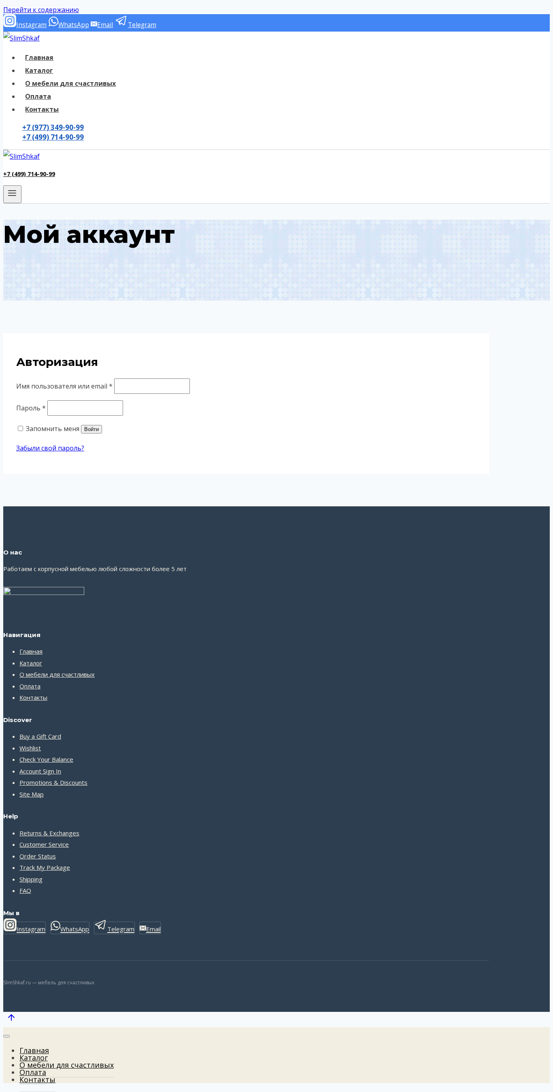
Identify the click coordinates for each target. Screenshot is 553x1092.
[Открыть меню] (12, 194)
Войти (91, 429)
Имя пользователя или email (64, 386)
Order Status (37, 856)
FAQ (25, 890)
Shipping (31, 879)
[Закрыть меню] (6, 1036)
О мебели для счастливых (70, 83)
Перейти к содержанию (41, 9)
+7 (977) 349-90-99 (53, 127)
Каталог (39, 70)
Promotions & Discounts (53, 782)
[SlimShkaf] (21, 38)
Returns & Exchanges (49, 833)
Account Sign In (40, 771)
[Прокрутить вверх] (11, 1019)
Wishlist (30, 748)
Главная (39, 57)
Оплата (38, 96)
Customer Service (44, 844)
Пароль (31, 408)
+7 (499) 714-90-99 (53, 137)
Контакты (42, 109)
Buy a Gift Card (40, 736)
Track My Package (44, 867)
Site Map (31, 794)
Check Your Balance (46, 759)
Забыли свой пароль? (50, 448)
